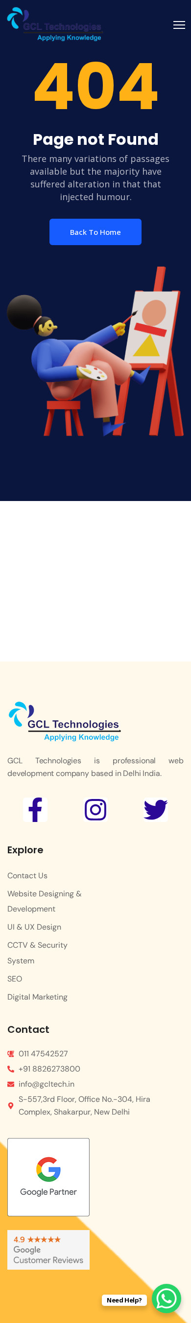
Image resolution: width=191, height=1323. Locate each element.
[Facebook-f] (35, 810)
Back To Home (95, 232)
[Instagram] (95, 810)
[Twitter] (155, 810)
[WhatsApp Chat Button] (166, 1298)
